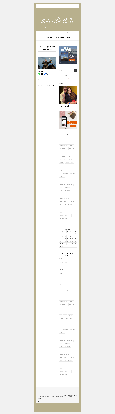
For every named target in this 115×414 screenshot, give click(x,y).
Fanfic (70, 159)
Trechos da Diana (64, 223)
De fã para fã (49, 37)
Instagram (61, 269)
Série (68, 33)
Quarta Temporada (65, 195)
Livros (61, 33)
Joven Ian (68, 165)
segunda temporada (65, 207)
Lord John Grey (64, 173)
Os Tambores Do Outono (66, 179)
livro (61, 167)
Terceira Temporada (65, 215)
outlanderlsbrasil (44, 85)
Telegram (61, 284)
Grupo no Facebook (63, 262)
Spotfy (60, 280)
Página (60, 258)
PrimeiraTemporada (65, 187)
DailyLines (72, 148)
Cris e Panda (71, 78)
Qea (69, 193)
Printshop (62, 193)
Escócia (70, 156)
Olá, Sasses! (46, 33)
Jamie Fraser (69, 162)
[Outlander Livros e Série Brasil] (57, 20)
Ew (60, 159)
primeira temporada (65, 190)
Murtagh (62, 176)
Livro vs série (63, 170)
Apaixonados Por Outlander (67, 137)
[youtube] (74, 6)
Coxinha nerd (60, 37)
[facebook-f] (38, 401)
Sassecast (61, 277)
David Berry (63, 151)
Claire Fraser (63, 142)
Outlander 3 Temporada (66, 184)
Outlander (62, 181)
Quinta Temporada (65, 198)
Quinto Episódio (64, 201)
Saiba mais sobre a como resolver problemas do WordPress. (49, 408)
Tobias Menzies (64, 221)
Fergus (61, 162)
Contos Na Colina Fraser (66, 145)
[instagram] (69, 6)
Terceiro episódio (64, 218)
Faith (65, 159)
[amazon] (71, 6)
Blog (55, 33)
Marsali (72, 173)
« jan (60, 249)
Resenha (73, 201)
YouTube (60, 273)
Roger (61, 204)
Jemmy (61, 165)
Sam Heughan (68, 204)
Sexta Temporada (64, 209)
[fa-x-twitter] (67, 6)
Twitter (60, 265)
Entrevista (63, 156)
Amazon (69, 37)
